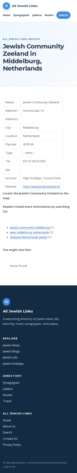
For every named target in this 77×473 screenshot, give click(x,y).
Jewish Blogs (11, 351)
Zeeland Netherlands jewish (28, 237)
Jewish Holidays (13, 364)
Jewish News (11, 345)
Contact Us (10, 439)
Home (6, 15)
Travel (7, 401)
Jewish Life (10, 357)
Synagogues (21, 15)
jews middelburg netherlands (29, 232)
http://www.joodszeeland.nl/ (41, 186)
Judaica (37, 15)
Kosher (49, 15)
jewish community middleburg (30, 227)
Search (63, 15)
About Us (9, 426)
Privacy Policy (12, 445)
